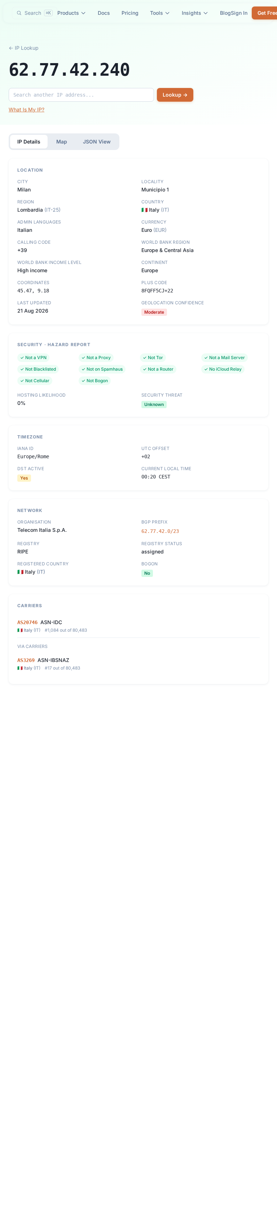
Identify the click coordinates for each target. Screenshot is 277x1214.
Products (68, 13)
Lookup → (175, 95)
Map (61, 141)
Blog (225, 13)
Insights (191, 13)
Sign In (239, 13)
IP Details (28, 141)
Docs (104, 13)
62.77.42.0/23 (160, 531)
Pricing (130, 13)
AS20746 (27, 622)
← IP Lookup (24, 48)
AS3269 (26, 660)
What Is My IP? (26, 109)
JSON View (97, 141)
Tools (156, 13)
